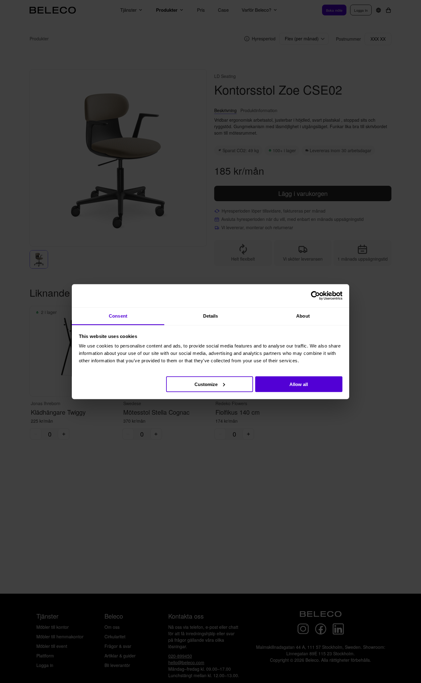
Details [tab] (210, 315)
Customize (206, 384)
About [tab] (303, 315)
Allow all (298, 384)
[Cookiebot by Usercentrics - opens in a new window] (315, 295)
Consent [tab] (118, 315)
